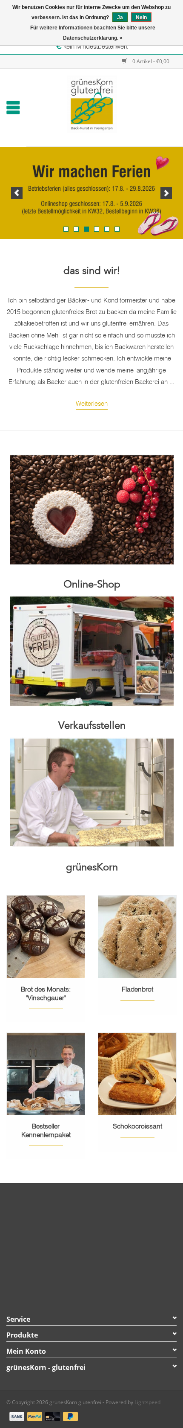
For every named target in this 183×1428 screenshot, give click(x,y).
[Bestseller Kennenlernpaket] (45, 1073)
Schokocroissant (137, 1126)
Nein (141, 17)
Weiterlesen (92, 403)
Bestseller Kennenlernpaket (46, 1130)
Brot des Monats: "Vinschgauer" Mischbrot (46, 993)
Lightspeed (147, 1402)
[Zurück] (17, 193)
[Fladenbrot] (137, 936)
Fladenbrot (137, 989)
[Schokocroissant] (137, 1073)
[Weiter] (166, 193)
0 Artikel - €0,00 (150, 61)
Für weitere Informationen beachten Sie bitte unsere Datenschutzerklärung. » (92, 33)
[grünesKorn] (104, 103)
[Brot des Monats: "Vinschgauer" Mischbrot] (45, 936)
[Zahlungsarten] (15, 1415)
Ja (120, 17)
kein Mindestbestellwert (95, 46)
